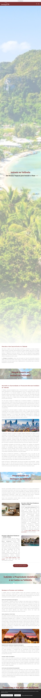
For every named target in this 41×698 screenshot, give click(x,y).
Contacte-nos (21, 0)
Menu (39, 4)
